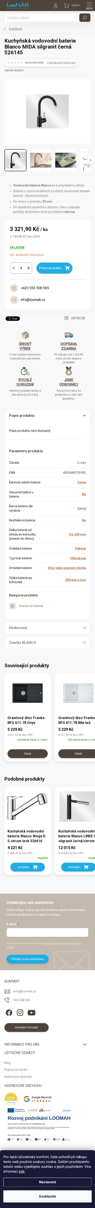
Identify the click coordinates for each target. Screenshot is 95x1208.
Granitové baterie (31, 606)
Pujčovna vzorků (15, 1069)
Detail (27, 753)
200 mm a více (75, 580)
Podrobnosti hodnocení (61, 62)
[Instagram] (19, 1012)
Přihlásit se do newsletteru (27, 959)
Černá (81, 482)
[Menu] (89, 5)
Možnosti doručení (30, 255)
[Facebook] (8, 1012)
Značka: (14, 70)
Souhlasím (47, 1196)
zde (22, 1171)
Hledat (85, 17)
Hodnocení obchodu (18, 1076)
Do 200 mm (77, 534)
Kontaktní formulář (26, 1027)
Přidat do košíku (50, 268)
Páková (80, 548)
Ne (84, 494)
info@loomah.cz (24, 991)
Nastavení (47, 1182)
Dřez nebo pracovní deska (67, 568)
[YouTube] (31, 1012)
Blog (7, 1063)
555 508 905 (21, 1000)
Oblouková (78, 558)
